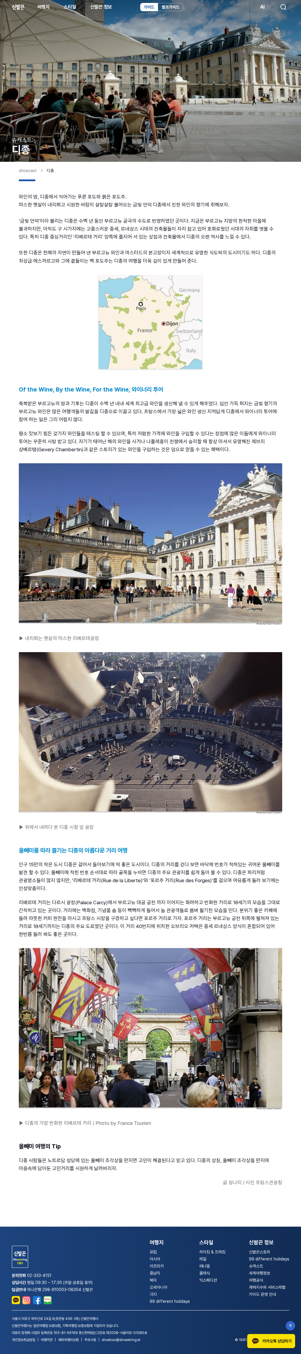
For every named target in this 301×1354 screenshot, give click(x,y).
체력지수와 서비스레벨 (267, 1287)
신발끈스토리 (259, 1252)
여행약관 (47, 1340)
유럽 (153, 1252)
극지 (153, 1294)
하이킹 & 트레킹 (212, 1252)
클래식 (204, 1273)
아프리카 (157, 1266)
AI (262, 7)
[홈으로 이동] (18, 7)
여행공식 (256, 1280)
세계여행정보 (259, 1273)
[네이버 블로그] (48, 1300)
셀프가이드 (170, 7)
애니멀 (204, 1266)
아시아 (155, 1259)
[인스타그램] (26, 1300)
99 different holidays (170, 1301)
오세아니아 (158, 1287)
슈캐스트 (256, 1266)
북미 (153, 1280)
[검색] (283, 7)
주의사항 (90, 1340)
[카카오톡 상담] (16, 1300)
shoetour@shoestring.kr (121, 1340)
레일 (202, 1259)
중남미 (155, 1273)
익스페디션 (208, 1280)
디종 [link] (50, 170)
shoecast (28, 170)
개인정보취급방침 (23, 1340)
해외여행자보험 (68, 1340)
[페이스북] (37, 1300)
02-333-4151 (39, 1275)
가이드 (149, 7)
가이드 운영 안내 (262, 1294)
